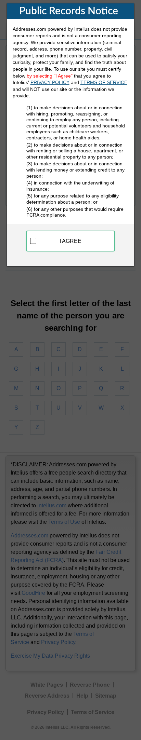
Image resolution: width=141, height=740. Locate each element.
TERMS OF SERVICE (103, 82)
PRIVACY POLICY (49, 82)
